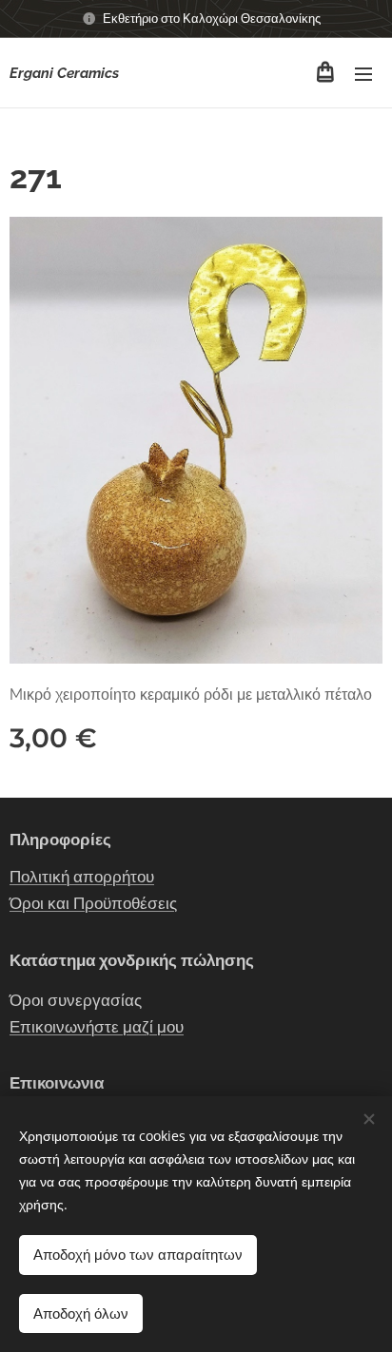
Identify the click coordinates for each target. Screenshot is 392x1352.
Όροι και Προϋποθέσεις (93, 903)
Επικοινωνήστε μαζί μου (97, 1026)
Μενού (363, 73)
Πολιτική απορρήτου (82, 876)
